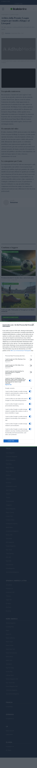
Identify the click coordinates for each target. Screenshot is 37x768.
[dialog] (18, 384)
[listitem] (18, 356)
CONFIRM (11, 441)
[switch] (30, 359)
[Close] (33, 325)
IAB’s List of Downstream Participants (20, 350)
